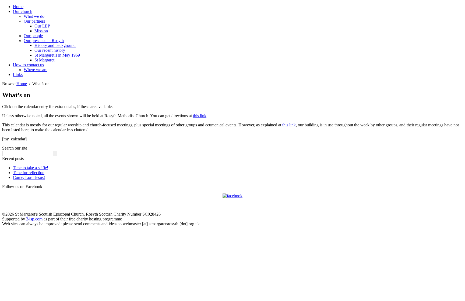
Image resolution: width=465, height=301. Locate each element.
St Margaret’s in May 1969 (57, 55)
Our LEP (42, 26)
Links (18, 74)
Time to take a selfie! (30, 167)
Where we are (35, 69)
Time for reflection (28, 172)
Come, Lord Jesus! (29, 177)
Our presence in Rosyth (44, 40)
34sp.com (34, 219)
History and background (55, 45)
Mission (41, 31)
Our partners (34, 21)
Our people (33, 35)
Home (18, 6)
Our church (22, 11)
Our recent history (49, 50)
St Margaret (44, 60)
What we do (34, 16)
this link (199, 115)
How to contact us (28, 65)
